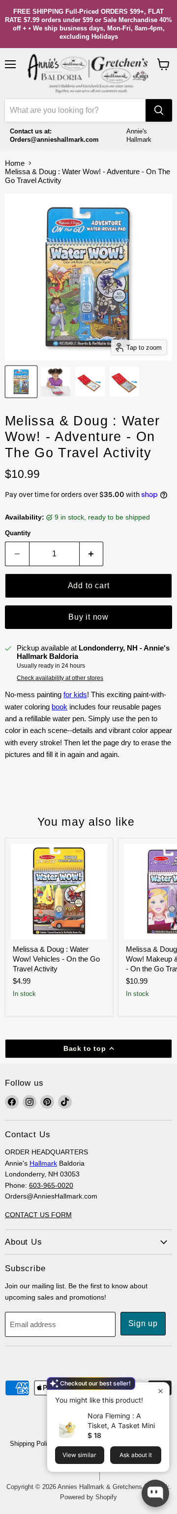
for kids (75, 694)
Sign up (143, 1323)
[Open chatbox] (155, 1493)
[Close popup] (160, 1391)
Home (15, 163)
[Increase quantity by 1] (92, 554)
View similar (79, 1455)
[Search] (159, 110)
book (59, 707)
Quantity (17, 533)
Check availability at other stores (60, 678)
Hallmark (43, 1163)
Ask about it (135, 1455)
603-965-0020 (51, 1185)
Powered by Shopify (88, 1497)
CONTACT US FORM (38, 1215)
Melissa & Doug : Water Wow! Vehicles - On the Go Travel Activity (56, 958)
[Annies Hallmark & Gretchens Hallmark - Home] (88, 73)
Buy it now (88, 617)
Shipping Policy (32, 1443)
